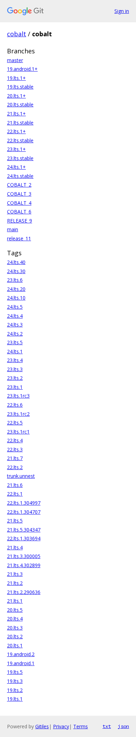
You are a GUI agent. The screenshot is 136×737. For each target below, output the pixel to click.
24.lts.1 (15, 351)
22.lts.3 (15, 449)
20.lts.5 (15, 610)
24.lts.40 (16, 262)
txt (107, 726)
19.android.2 (21, 654)
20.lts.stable (20, 104)
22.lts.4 (15, 440)
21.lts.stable (20, 122)
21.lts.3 (15, 574)
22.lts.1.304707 (23, 512)
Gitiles (42, 726)
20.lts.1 (15, 645)
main (12, 229)
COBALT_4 (19, 203)
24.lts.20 (16, 289)
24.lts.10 (16, 297)
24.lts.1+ (16, 167)
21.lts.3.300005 (23, 556)
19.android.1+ (22, 69)
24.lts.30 (16, 271)
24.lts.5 (15, 306)
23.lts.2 (15, 378)
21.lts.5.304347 (23, 529)
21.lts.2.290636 (23, 592)
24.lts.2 (15, 333)
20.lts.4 (15, 618)
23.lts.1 (15, 387)
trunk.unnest (21, 476)
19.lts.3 (15, 681)
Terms (80, 726)
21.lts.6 (15, 485)
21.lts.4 (15, 547)
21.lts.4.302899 (23, 565)
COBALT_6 (19, 211)
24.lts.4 (15, 316)
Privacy (61, 726)
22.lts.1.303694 (23, 538)
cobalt (16, 34)
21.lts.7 (15, 458)
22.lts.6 (15, 404)
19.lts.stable (20, 86)
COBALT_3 (19, 193)
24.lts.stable (20, 176)
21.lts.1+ (16, 113)
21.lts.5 (15, 520)
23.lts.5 (15, 342)
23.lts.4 (15, 360)
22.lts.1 (15, 493)
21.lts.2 (15, 583)
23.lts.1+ (16, 149)
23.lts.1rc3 (18, 395)
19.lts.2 (15, 690)
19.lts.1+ (16, 78)
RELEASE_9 (19, 220)
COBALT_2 (19, 184)
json (123, 726)
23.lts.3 (15, 369)
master (15, 60)
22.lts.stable (20, 140)
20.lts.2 (15, 636)
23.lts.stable (20, 158)
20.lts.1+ (16, 95)
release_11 (19, 238)
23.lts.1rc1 (18, 431)
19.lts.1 (15, 698)
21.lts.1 (15, 600)
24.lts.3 (15, 324)
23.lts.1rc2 (18, 414)
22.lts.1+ (16, 131)
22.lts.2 (15, 467)
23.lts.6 (15, 280)
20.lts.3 (15, 627)
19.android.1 (21, 663)
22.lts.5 (15, 422)
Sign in (121, 11)
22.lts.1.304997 (23, 502)
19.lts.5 (15, 672)
